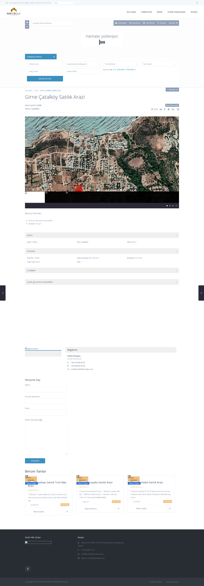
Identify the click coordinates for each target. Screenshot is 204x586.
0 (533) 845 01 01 (88, 550)
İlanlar (160, 11)
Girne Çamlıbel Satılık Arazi (147, 482)
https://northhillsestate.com (93, 558)
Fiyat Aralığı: (108, 69)
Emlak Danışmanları (177, 11)
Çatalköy (35, 108)
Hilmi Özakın (43, 350)
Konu (27, 408)
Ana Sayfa (131, 11)
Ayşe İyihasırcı (91, 508)
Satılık (38, 105)
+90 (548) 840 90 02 (16, 3)
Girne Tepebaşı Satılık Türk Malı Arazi (47, 484)
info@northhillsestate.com (40, 3)
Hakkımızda (146, 11)
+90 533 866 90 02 (78, 362)
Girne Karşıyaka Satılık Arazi (96, 482)
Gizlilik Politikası (156, 582)
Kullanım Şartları (172, 582)
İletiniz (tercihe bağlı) (33, 420)
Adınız (27, 385)
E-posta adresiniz (32, 396)
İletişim (194, 11)
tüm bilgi (64, 504)
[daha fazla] (101, 497)
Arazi (36, 90)
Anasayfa (28, 90)
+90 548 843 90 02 (78, 366)
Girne (27, 108)
